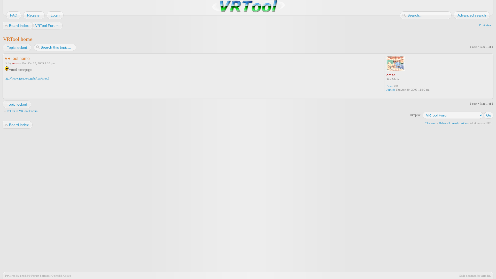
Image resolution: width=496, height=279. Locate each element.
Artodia (485, 275)
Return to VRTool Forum (22, 111)
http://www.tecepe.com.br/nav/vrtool (27, 78)
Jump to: (415, 115)
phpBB (24, 275)
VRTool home (17, 39)
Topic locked (17, 47)
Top (490, 95)
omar (15, 63)
